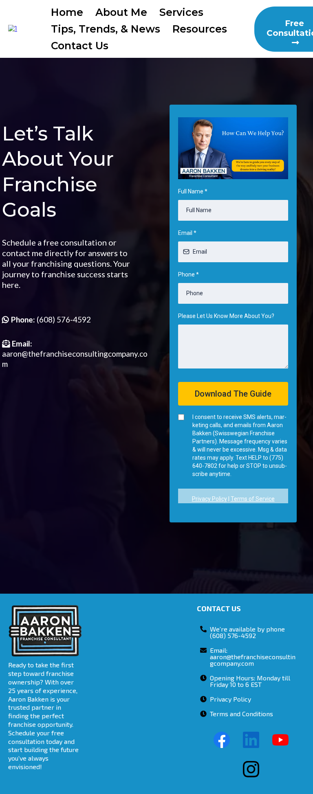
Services (181, 12)
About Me (121, 12)
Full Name (192, 191)
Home (67, 12)
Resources (199, 29)
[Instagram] (251, 769)
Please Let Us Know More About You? (226, 316)
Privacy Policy (209, 499)
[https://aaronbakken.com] (12, 29)
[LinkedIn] (251, 740)
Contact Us (79, 45)
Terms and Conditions (241, 713)
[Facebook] (221, 740)
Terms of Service (253, 499)
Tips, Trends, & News (105, 29)
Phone (188, 274)
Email (187, 233)
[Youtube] (280, 740)
